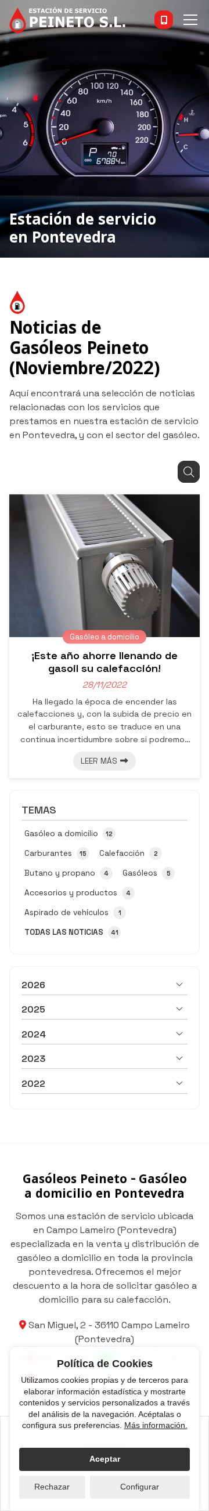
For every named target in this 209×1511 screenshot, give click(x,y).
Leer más (99, 761)
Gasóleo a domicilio (104, 636)
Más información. (156, 1425)
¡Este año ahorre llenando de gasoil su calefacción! (104, 662)
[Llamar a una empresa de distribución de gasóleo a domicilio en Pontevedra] (163, 19)
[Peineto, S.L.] (67, 20)
